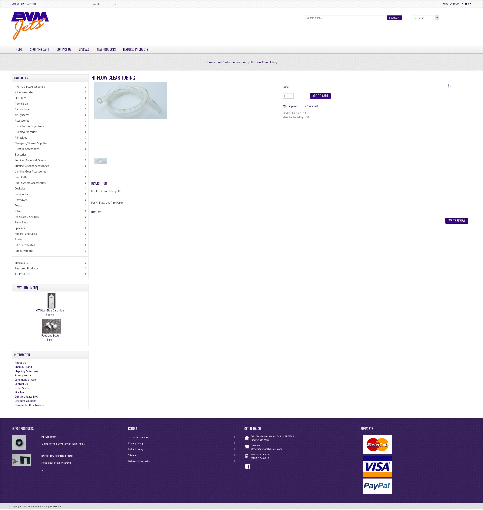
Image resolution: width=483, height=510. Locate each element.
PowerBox (21, 103)
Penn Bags (21, 222)
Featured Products (135, 49)
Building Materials (26, 132)
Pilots (18, 211)
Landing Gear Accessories (30, 171)
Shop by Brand (23, 367)
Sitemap (132, 455)
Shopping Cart (39, 49)
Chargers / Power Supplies (31, 143)
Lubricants (21, 194)
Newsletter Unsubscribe (29, 405)
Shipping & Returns (26, 371)
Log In (456, 3)
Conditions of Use (25, 379)
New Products (106, 49)
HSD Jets (20, 98)
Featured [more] (27, 287)
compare (291, 106)
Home (445, 3)
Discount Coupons (25, 401)
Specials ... (21, 263)
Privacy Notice (23, 375)
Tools (18, 205)
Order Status (22, 388)
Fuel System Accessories (232, 62)
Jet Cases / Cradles (27, 217)
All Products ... (24, 274)
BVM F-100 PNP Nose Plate (57, 455)
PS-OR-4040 (49, 436)
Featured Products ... (28, 268)
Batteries (21, 154)
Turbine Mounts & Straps (30, 160)
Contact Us (64, 49)
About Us (20, 362)
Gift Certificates (25, 245)
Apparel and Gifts (26, 233)
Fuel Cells (21, 177)
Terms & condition (138, 437)
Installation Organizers (29, 126)
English (96, 4)
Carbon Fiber (23, 109)
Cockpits (20, 188)
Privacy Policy (135, 443)
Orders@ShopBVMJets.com (266, 449)
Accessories (22, 120)
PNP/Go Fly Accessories (30, 86)
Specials (84, 49)
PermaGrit (21, 200)
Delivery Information (139, 461)
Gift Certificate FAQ (26, 396)
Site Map (20, 392)
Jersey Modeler (24, 250)
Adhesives (21, 137)
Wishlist (313, 106)
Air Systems (22, 115)
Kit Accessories (24, 92)
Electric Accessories (27, 149)
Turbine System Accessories (32, 166)
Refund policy (136, 449)
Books (19, 239)
